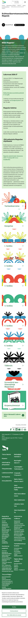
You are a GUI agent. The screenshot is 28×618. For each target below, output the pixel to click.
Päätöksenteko (5, 534)
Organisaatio (5, 532)
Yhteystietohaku (7, 468)
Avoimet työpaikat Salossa (6, 577)
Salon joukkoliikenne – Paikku (19, 488)
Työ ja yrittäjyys (6, 574)
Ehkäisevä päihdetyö (19, 529)
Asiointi (4, 521)
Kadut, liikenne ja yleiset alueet (6, 556)
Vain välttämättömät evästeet (14, 615)
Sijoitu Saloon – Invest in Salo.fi (19, 480)
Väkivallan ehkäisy (18, 533)
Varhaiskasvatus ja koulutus (19, 545)
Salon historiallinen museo (20, 495)
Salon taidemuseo (19, 500)
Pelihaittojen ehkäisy (19, 531)
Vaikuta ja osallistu (18, 523)
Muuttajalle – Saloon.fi (18, 462)
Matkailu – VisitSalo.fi (19, 569)
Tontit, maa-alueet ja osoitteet (7, 563)
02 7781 (15, 438)
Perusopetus (17, 551)
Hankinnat (4, 522)
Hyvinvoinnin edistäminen (5, 525)
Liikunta (16, 568)
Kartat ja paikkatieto (6, 558)
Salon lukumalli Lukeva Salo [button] (12, 415)
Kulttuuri (19, 5)
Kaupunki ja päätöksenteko (6, 517)
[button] (17, 2)
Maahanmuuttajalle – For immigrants (19, 535)
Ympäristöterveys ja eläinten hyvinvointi (7, 569)
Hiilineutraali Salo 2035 (7, 571)
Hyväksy (14, 607)
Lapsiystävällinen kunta (19, 539)
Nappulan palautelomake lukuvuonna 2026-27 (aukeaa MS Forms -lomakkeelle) (13, 157)
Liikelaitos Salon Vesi (19, 505)
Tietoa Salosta (6, 454)
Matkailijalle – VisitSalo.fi (18, 455)
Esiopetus (16, 549)
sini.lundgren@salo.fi (15, 100)
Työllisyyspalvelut (6, 579)
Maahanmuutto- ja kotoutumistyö (6, 530)
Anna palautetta (7, 481)
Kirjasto (16, 565)
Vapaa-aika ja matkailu (11, 5)
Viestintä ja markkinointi (5, 542)
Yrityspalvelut (5, 585)
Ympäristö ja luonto (6, 566)
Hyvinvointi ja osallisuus (18, 517)
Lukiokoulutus (17, 553)
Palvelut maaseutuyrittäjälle (6, 588)
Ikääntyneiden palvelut (19, 537)
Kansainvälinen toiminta (5, 527)
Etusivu (3, 5)
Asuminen (4, 550)
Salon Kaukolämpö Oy (19, 511)
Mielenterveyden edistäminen (18, 527)
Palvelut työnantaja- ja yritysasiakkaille (7, 583)
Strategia (4, 538)
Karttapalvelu (6, 477)
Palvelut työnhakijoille (7, 581)
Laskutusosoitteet (7, 473)
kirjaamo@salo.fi (6, 438)
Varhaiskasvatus (18, 548)
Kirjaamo (4, 458)
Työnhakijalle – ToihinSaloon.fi (18, 468)
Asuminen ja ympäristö (5, 547)
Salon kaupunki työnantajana (5, 536)
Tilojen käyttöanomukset (18, 555)
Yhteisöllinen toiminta (19, 525)
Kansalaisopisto (18, 563)
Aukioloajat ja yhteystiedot (6, 463)
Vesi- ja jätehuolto (6, 565)
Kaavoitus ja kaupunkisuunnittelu (7, 553)
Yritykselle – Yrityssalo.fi (17, 474)
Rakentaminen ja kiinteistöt (6, 560)
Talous (3, 540)
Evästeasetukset (14, 611)
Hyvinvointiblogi (18, 540)
